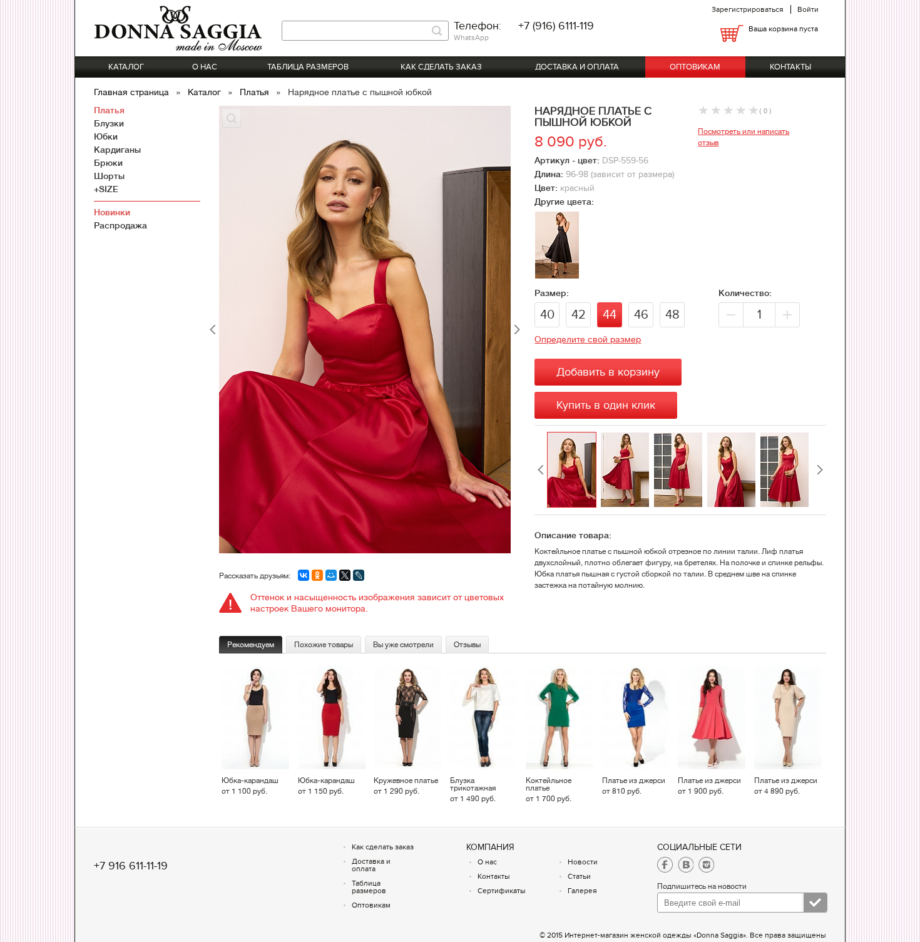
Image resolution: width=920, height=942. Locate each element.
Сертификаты (502, 890)
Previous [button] (540, 470)
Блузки (109, 123)
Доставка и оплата (577, 67)
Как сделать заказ (441, 67)
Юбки (106, 136)
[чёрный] (557, 275)
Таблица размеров (308, 67)
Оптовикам (695, 67)
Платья (256, 92)
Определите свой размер (587, 339)
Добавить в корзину (608, 372)
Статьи (579, 876)
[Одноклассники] (317, 575)
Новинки (112, 212)
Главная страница (132, 92)
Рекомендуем (250, 644)
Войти (808, 9)
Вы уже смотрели (403, 644)
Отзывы (467, 644)
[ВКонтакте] (303, 575)
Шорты (109, 176)
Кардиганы (117, 149)
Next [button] (820, 470)
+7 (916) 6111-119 (556, 26)
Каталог (126, 67)
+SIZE (106, 189)
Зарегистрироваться (748, 9)
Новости (583, 862)
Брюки (108, 162)
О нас (204, 67)
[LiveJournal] (358, 575)
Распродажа (120, 225)
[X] (344, 575)
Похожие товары (323, 644)
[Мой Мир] (331, 575)
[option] (573, 470)
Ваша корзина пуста (783, 28)
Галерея (582, 890)
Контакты (790, 67)
